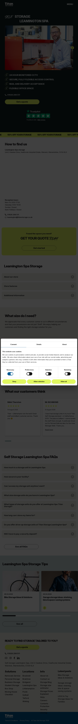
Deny (14, 381)
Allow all (64, 381)
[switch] (29, 373)
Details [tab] (39, 344)
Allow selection (39, 381)
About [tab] (64, 344)
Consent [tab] (13, 344)
